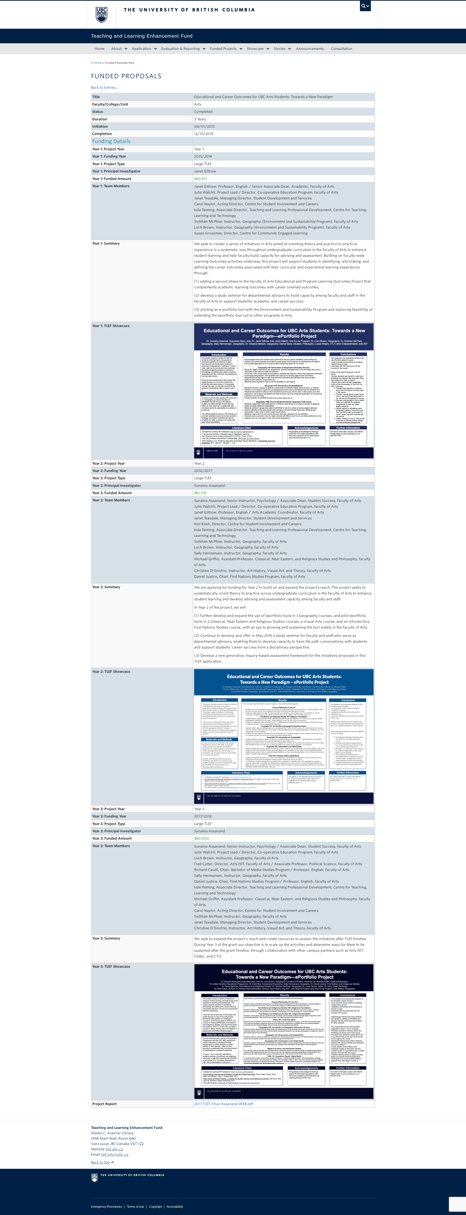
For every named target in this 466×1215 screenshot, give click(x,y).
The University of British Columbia (101, 15)
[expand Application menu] (155, 49)
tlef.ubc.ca (114, 1149)
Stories (279, 49)
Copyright (155, 1206)
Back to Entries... (104, 87)
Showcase (255, 49)
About (116, 49)
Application (141, 49)
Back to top (101, 1162)
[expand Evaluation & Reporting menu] (204, 49)
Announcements (310, 49)
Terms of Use (135, 1206)
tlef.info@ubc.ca (114, 1154)
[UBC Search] (365, 6)
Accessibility (175, 1206)
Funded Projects (223, 49)
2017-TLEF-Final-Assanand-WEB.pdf (223, 1104)
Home (100, 49)
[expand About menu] (126, 49)
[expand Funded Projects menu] (241, 49)
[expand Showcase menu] (268, 49)
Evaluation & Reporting (180, 49)
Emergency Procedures (106, 1206)
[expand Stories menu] (289, 49)
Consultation (341, 49)
